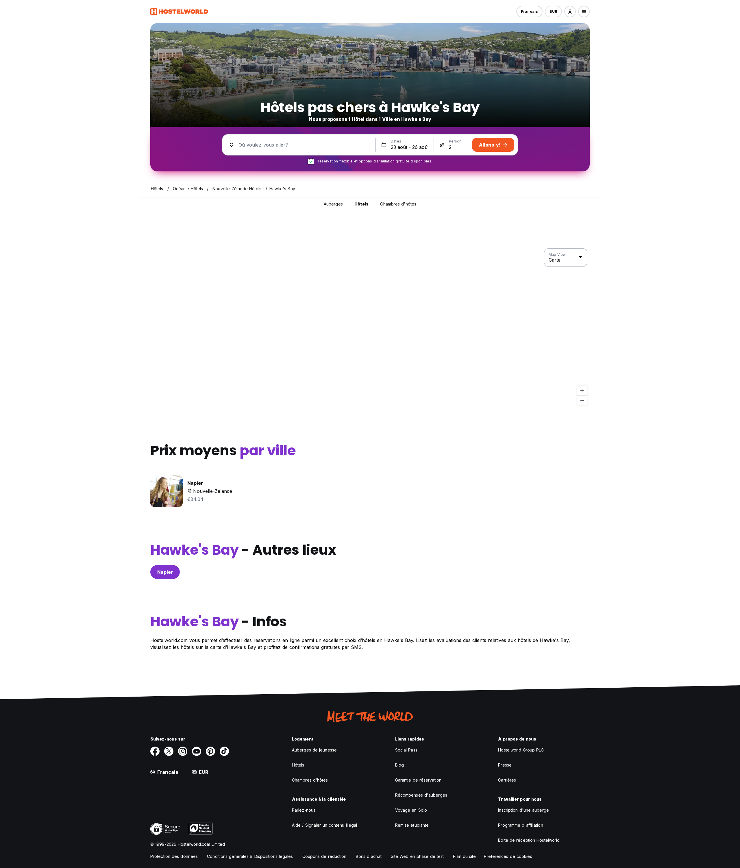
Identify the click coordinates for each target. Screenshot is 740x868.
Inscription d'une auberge (523, 810)
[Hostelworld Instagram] (182, 751)
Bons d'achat (369, 856)
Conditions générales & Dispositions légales (250, 856)
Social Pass (406, 749)
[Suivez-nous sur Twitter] (168, 751)
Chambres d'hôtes (310, 780)
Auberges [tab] (333, 203)
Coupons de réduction (324, 856)
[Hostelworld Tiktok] (224, 751)
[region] (370, 327)
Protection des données (174, 856)
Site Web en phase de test (417, 856)
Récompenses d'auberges (421, 795)
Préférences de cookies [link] (508, 856)
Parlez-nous (303, 810)
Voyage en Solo (411, 810)
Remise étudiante (412, 825)
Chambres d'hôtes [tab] (398, 203)
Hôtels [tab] (361, 203)
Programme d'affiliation (520, 825)
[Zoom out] (582, 400)
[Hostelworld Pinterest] (210, 751)
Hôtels (298, 764)
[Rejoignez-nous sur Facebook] (155, 751)
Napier (165, 572)
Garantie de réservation (418, 780)
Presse (505, 764)
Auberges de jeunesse (314, 749)
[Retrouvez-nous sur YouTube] (196, 751)
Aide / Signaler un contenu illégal (324, 825)
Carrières (507, 780)
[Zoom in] (582, 390)
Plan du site (464, 856)
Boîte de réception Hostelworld (529, 840)
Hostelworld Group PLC (521, 749)
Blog (399, 764)
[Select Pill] (570, 11)
